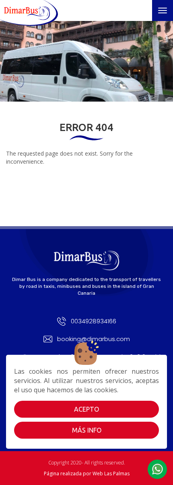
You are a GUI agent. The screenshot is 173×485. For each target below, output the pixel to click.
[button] (157, 469)
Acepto (86, 409)
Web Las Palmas (111, 473)
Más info (86, 430)
